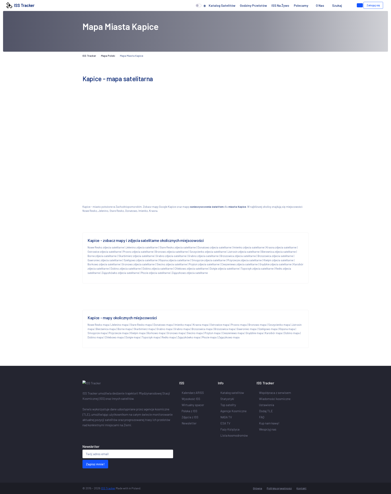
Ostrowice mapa (219, 324)
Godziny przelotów (253, 5)
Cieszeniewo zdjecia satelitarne (239, 264)
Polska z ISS (189, 411)
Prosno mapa (239, 324)
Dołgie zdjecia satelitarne (224, 268)
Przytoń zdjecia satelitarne (204, 264)
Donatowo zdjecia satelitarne (214, 247)
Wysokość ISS (191, 399)
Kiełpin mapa (137, 333)
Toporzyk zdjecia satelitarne (257, 268)
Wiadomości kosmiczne (275, 399)
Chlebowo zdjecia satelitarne (191, 268)
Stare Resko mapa (141, 324)
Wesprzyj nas (267, 429)
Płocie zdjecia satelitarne (155, 272)
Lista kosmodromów (234, 435)
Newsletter (189, 423)
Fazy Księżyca (229, 429)
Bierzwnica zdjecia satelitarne (278, 251)
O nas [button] (320, 5)
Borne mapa (125, 329)
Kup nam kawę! (269, 423)
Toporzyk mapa (151, 337)
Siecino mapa (195, 333)
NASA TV (226, 417)
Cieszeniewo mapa (233, 333)
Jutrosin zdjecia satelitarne (243, 251)
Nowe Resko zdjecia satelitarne (106, 247)
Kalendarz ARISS (193, 393)
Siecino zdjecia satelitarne (171, 264)
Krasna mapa (200, 324)
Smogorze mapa (97, 333)
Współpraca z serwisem (275, 393)
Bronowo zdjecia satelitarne (171, 251)
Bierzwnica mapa (106, 329)
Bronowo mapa (257, 324)
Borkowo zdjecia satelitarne (104, 264)
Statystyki (227, 399)
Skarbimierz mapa (144, 329)
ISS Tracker (23, 5)
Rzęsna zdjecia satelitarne (174, 260)
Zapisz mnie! (95, 464)
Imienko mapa (183, 324)
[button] (348, 5)
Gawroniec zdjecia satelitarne (105, 260)
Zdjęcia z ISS (190, 417)
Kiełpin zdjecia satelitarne (278, 260)
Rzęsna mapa (287, 329)
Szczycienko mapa (279, 324)
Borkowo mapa (156, 333)
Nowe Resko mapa (98, 324)
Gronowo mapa (176, 333)
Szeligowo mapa (267, 329)
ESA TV (225, 423)
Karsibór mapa (273, 333)
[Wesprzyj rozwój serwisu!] (360, 5)
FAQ (261, 417)
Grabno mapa (164, 329)
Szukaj (337, 5)
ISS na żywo (280, 5)
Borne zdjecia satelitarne (102, 256)
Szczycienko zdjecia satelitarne (208, 251)
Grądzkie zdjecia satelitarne (275, 264)
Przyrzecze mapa (119, 333)
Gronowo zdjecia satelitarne (138, 264)
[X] (85, 433)
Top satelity (228, 405)
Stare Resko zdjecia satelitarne (177, 247)
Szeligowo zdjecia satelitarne (140, 260)
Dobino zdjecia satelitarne (126, 268)
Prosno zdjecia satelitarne (138, 251)
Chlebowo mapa (114, 337)
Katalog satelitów (222, 5)
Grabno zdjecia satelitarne (171, 256)
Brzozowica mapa (202, 329)
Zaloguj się (373, 5)
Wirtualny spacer (193, 405)
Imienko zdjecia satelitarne (248, 247)
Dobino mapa (292, 333)
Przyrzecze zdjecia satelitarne (244, 260)
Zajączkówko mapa (189, 337)
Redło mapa (169, 337)
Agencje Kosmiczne (233, 411)
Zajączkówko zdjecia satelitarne (120, 272)
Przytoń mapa (212, 333)
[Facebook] (83, 433)
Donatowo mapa (163, 324)
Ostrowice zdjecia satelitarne (104, 251)
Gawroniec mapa (246, 329)
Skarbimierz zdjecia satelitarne (136, 256)
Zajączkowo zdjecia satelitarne (190, 272)
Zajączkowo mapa (228, 337)
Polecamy (301, 5)
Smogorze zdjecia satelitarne (208, 260)
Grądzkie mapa (254, 333)
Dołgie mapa (132, 337)
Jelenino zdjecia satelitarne (142, 247)
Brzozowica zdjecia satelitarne (238, 256)
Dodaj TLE (266, 411)
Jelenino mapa (119, 324)
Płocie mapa (209, 337)
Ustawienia (266, 405)
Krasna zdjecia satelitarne (281, 247)
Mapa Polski (108, 55)
